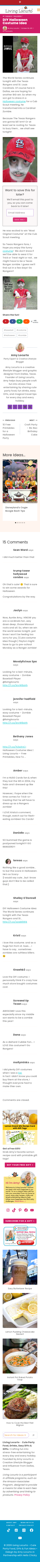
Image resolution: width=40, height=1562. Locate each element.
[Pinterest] (16, 1530)
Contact (10, 1525)
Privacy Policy (22, 1494)
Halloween (9, 335)
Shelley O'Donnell (24, 898)
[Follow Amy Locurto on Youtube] (25, 407)
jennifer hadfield (24, 699)
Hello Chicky (30, 1555)
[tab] (15, 522)
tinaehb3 (19, 969)
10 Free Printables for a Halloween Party (9, 429)
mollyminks (21, 1062)
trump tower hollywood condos (21, 574)
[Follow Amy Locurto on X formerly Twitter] (15, 407)
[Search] (33, 1435)
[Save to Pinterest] (6, 321)
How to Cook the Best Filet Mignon (19, 1424)
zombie (22, 335)
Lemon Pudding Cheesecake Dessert (20, 1333)
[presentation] (20, 481)
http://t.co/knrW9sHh (15, 685)
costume (8, 251)
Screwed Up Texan (21, 1002)
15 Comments (8, 31)
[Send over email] (19, 321)
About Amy (11, 1523)
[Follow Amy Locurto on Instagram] (20, 407)
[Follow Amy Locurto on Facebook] (10, 407)
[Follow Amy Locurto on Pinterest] (30, 407)
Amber (17, 770)
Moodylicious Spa (25, 661)
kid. (20, 1072)
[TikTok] (8, 1530)
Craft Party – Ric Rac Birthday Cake (31, 427)
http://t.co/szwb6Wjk (15, 921)
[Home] (3, 16)
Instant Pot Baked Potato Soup (20, 1378)
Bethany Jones (23, 736)
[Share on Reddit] (26, 321)
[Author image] (5, 28)
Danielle (18, 833)
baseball (8, 330)
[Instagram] (24, 1530)
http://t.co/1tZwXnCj (14, 746)
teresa (17, 860)
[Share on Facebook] (13, 321)
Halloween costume (14, 101)
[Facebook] (31, 1530)
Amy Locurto (14, 28)
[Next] (34, 490)
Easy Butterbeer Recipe (20, 1288)
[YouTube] (20, 1538)
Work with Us (27, 1523)
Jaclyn (17, 610)
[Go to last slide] (6, 490)
